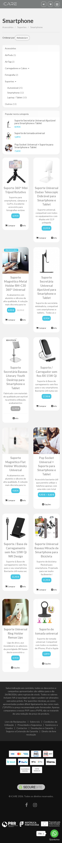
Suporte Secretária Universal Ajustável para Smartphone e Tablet (34, 122)
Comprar (11, 225)
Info (24, 225)
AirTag (9, 61)
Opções (47, 504)
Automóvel (15, 87)
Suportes (10, 81)
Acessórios (10, 48)
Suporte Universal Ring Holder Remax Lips (15, 633)
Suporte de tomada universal (29, 133)
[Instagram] (35, 805)
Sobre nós (35, 721)
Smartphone (17, 20)
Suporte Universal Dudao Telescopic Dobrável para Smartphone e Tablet (46, 196)
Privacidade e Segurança (29, 725)
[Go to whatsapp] (54, 834)
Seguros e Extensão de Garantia (22, 731)
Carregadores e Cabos (16, 68)
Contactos (22, 728)
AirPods (10, 55)
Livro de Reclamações (15, 721)
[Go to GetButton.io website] (54, 840)
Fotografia (11, 74)
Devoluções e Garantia (42, 728)
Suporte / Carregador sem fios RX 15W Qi (46, 371)
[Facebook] (26, 805)
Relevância (21, 38)
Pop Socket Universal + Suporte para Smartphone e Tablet (33, 146)
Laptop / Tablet (17, 97)
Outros (11, 104)
